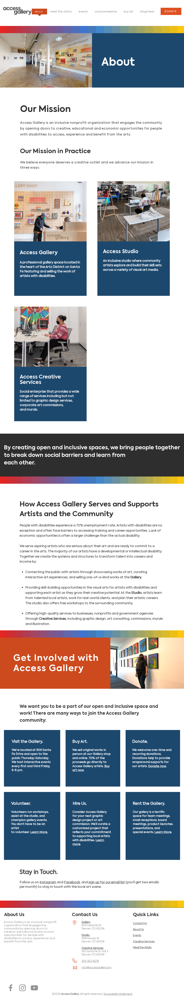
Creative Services (93, 948)
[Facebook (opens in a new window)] (10, 987)
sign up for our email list (106, 882)
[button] (27, 741)
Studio (86, 935)
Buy (107, 766)
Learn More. (39, 832)
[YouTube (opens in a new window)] (34, 987)
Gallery (86, 922)
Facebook (72, 882)
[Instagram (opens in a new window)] (22, 987)
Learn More (163, 832)
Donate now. (157, 766)
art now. (78, 770)
